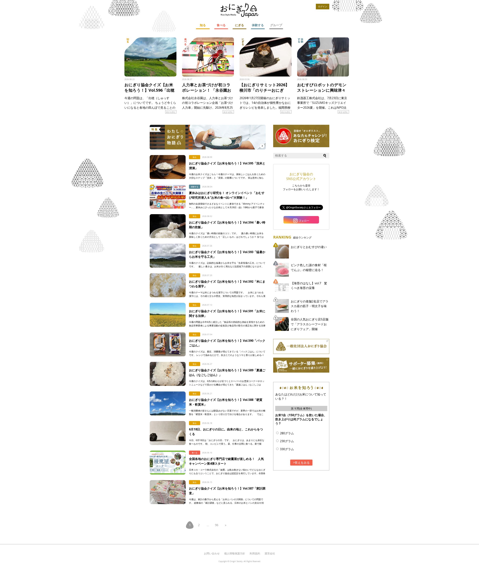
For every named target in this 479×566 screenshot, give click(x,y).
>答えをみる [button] (301, 463)
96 (216, 525)
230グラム (287, 441)
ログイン (322, 6)
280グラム (287, 433)
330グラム (287, 449)
